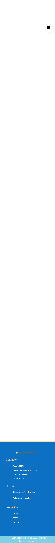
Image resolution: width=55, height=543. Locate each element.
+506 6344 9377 (17, 2)
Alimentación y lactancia (28, 79)
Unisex (16, 522)
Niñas (15, 513)
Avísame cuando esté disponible (40, 183)
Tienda (13, 79)
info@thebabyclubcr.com (23, 6)
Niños (15, 518)
